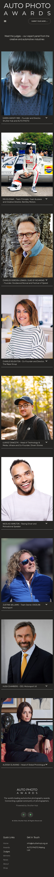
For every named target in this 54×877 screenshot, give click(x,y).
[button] (5, 21)
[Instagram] (23, 814)
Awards (6, 847)
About (6, 864)
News (5, 860)
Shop (5, 868)
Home (5, 843)
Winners (6, 856)
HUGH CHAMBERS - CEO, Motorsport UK (20, 686)
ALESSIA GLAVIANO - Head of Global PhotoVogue (24, 765)
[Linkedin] (30, 814)
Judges (6, 851)
